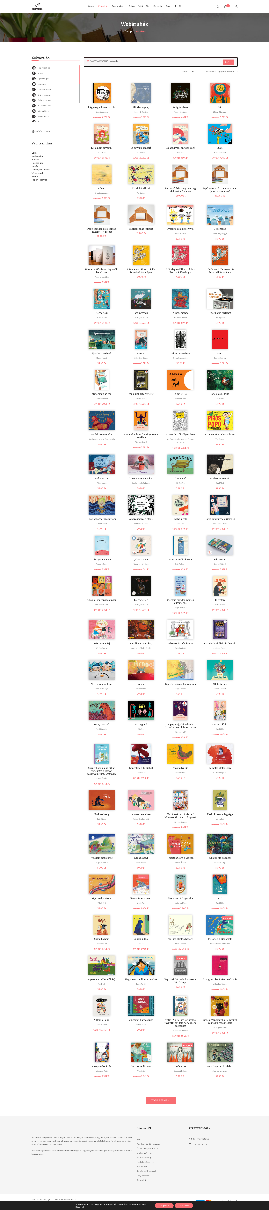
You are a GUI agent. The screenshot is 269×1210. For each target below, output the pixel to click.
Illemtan (220, 600)
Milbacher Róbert (141, 358)
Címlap (127, 31)
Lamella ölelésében (220, 768)
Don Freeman (102, 112)
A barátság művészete (180, 643)
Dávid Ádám (180, 862)
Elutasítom (184, 1205)
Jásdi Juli (101, 984)
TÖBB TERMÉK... (160, 1100)
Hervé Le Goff (220, 689)
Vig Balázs (141, 193)
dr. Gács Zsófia (173, 439)
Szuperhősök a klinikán (101, 771)
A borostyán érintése (141, 519)
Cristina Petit (180, 648)
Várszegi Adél (141, 442)
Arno (141, 684)
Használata (37, 163)
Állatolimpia (220, 684)
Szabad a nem (101, 939)
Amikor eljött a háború (180, 939)
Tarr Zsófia (180, 442)
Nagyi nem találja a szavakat (141, 979)
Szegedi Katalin (141, 112)
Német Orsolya (180, 318)
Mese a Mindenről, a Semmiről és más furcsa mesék (220, 1021)
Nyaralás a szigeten (141, 898)
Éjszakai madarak (102, 353)
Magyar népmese (220, 1071)
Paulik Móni (102, 943)
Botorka (141, 353)
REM (219, 147)
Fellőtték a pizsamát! (220, 939)
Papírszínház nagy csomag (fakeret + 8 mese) (180, 190)
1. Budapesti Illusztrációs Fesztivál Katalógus (220, 271)
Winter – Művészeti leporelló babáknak (101, 271)
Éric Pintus (101, 819)
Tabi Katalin (110, 439)
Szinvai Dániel (102, 399)
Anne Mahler (180, 233)
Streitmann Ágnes (96, 439)
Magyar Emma (187, 439)
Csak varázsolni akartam (102, 519)
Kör (220, 107)
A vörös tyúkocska (101, 434)
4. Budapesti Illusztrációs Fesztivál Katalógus (141, 271)
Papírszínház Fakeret (141, 228)
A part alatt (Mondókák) (101, 979)
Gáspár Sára (102, 524)
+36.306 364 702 (200, 1144)
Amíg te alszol (180, 107)
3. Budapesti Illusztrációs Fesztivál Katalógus (180, 271)
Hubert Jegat (101, 358)
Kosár (227, 62)
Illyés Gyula (141, 862)
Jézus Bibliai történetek (141, 393)
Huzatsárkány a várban (180, 857)
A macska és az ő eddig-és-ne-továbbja (141, 436)
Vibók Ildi (220, 399)
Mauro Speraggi (220, 233)
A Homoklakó (101, 1020)
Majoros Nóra (180, 608)
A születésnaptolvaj (141, 643)
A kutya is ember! (141, 147)
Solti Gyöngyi (180, 564)
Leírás (35, 152)
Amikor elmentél (219, 478)
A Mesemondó (180, 312)
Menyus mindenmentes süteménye (180, 601)
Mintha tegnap (141, 107)
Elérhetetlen (141, 600)
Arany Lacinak (101, 724)
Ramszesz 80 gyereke (180, 898)
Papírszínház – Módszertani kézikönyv (180, 981)
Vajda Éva (141, 903)
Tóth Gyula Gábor (220, 1028)
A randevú (180, 478)
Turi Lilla (180, 524)
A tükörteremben (141, 814)
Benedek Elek (180, 399)
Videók (35, 176)
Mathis (141, 729)
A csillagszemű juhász (219, 1066)
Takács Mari (141, 689)
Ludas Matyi (141, 857)
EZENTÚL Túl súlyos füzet (180, 434)
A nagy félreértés (101, 1066)
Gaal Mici (101, 152)
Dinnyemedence (101, 559)
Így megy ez (141, 312)
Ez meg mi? (141, 724)
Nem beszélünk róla (180, 559)
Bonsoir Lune (101, 564)
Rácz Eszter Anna (220, 524)
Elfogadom (164, 1205)
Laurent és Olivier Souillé (141, 648)
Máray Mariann (180, 112)
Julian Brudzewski (141, 819)
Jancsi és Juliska (220, 393)
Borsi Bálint (102, 318)
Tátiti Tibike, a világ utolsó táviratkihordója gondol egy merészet (180, 1023)
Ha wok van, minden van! (180, 147)
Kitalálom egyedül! (101, 147)
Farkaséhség (101, 814)
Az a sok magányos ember (101, 600)
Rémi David (141, 984)
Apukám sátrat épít (102, 857)
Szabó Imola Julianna (141, 483)
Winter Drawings (180, 353)
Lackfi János (220, 318)
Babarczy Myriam (141, 564)
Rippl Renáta (180, 689)
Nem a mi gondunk (101, 684)
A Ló (219, 898)
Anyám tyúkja (180, 768)
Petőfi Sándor (101, 729)
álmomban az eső (101, 393)
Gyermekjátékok (101, 898)
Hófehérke (180, 1066)
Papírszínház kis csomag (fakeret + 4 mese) (101, 230)
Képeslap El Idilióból (141, 768)
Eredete (35, 159)
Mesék (35, 166)
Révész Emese (102, 648)
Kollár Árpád (101, 778)
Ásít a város (101, 478)
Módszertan (37, 156)
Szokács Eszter (141, 399)
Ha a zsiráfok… (220, 724)
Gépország (220, 228)
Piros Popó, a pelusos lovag (219, 434)
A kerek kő (180, 393)
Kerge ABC (102, 312)
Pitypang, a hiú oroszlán (101, 107)
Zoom (220, 353)
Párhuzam (220, 559)
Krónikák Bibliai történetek (220, 643)
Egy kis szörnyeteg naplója (180, 684)
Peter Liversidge (102, 277)
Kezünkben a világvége (220, 814)
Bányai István (220, 152)
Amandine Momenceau (220, 943)
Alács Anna (141, 773)
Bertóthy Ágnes (219, 773)
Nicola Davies (180, 943)
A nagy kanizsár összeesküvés (220, 979)
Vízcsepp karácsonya (141, 1020)
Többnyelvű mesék (41, 169)
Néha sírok (180, 519)
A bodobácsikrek (141, 188)
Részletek (80, 1207)
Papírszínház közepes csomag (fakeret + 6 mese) (220, 190)
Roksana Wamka (141, 524)
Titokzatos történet (220, 312)
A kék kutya (141, 939)
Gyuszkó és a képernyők (180, 228)
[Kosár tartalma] (225, 7)
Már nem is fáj (102, 643)
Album (101, 188)
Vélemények (37, 173)
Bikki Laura (101, 483)
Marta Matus (219, 605)
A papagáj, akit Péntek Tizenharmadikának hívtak (180, 726)
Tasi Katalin (102, 1025)
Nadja (141, 943)
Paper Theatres (39, 179)
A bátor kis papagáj (220, 857)
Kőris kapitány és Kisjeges (220, 519)
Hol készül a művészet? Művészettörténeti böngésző (180, 816)
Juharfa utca (141, 559)
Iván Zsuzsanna (101, 193)
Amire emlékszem (141, 1066)
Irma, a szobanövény (141, 478)
